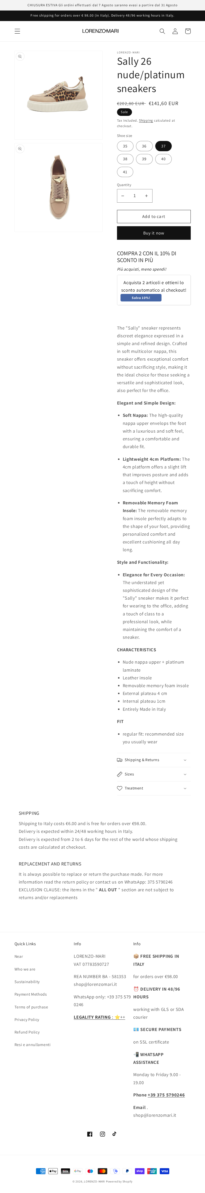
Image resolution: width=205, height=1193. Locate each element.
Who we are (25, 969)
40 (163, 159)
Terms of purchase (31, 1007)
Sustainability (27, 981)
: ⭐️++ (99, 1017)
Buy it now (153, 233)
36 (144, 146)
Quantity (124, 184)
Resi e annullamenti (32, 1044)
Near (18, 956)
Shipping (146, 120)
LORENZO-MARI (94, 1181)
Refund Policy (27, 1032)
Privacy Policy (27, 1019)
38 (125, 159)
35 (125, 146)
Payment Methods (30, 994)
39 (144, 159)
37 (163, 146)
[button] (17, 31)
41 (125, 172)
